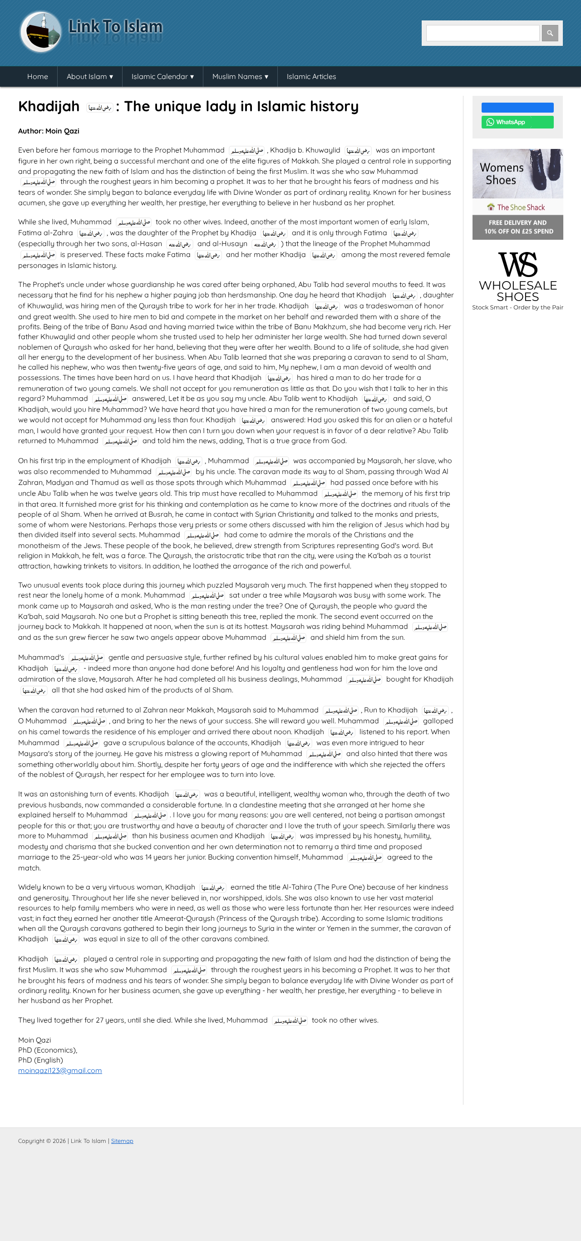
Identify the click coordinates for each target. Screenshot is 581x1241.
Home (37, 76)
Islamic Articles (311, 76)
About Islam (87, 76)
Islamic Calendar (160, 76)
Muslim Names (237, 76)
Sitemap (122, 1140)
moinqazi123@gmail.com (60, 1070)
